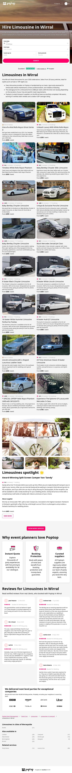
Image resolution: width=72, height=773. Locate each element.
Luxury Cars (41, 748)
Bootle (4, 727)
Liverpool (40, 734)
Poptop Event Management (10, 716)
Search (58, 3)
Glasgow (40, 739)
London (4, 734)
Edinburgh (41, 737)
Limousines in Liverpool (48, 716)
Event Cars (24, 716)
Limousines (34, 716)
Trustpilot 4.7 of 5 (42, 770)
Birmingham (6, 739)
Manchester (5, 737)
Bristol (4, 741)
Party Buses (5, 748)
